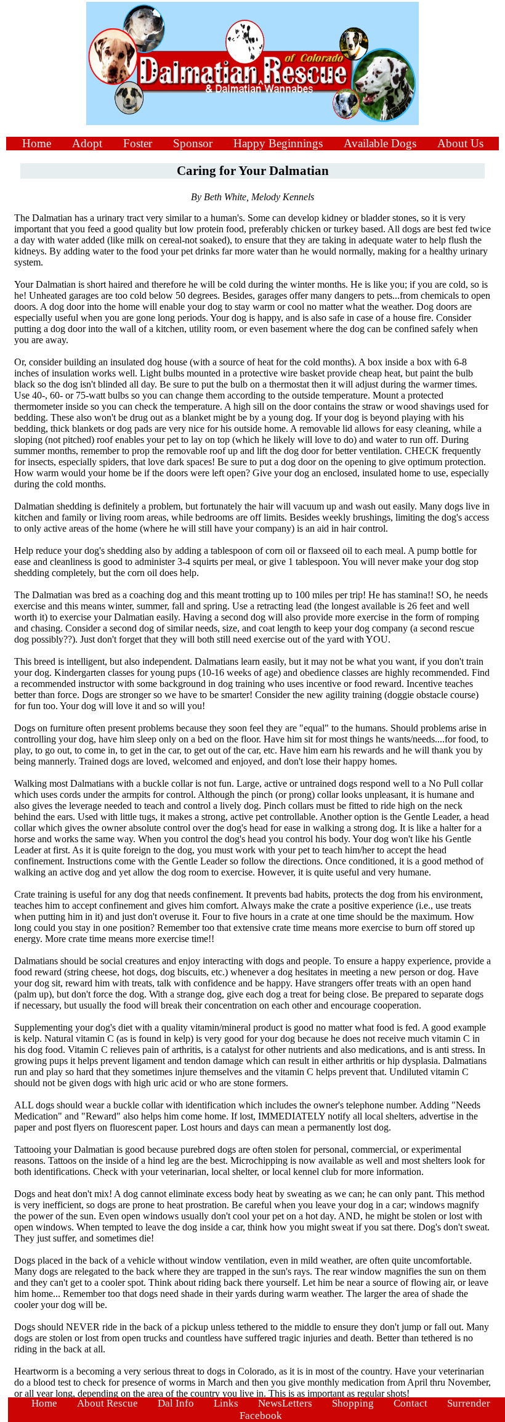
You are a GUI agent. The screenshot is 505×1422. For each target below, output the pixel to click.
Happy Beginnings (278, 143)
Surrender (468, 1403)
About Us (460, 143)
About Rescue (107, 1403)
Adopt (87, 143)
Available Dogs (380, 143)
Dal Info (176, 1403)
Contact (410, 1403)
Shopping (353, 1403)
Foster (137, 143)
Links (226, 1403)
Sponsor (192, 143)
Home (36, 143)
